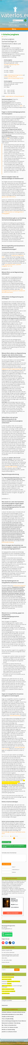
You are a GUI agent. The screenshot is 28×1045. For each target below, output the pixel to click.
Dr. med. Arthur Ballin (7, 960)
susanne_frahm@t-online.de (10, 76)
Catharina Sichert (12, 1031)
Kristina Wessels (5, 962)
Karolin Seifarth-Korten (19, 1012)
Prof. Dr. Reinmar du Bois (11, 1027)
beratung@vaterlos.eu (7, 928)
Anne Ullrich (20, 1014)
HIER (8, 138)
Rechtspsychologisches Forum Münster (16, 1021)
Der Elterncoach (6, 836)
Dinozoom (13, 1042)
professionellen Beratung (7, 542)
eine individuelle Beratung (11, 466)
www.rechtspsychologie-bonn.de (15, 78)
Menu (14, 29)
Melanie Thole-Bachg (14, 1023)
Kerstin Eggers (6, 842)
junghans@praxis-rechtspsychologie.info (14, 96)
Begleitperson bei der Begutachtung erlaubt (12, 369)
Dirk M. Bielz (10, 1016)
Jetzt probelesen (15, 907)
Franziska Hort (12, 1025)
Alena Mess (4, 958)
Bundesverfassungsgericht (19, 585)
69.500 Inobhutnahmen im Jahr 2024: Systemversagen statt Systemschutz (10, 955)
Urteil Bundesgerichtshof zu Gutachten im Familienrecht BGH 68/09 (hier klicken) (13, 291)
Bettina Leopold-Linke (7, 950)
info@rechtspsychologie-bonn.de (15, 75)
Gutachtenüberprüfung (15, 715)
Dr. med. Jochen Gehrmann (8, 952)
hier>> (21, 105)
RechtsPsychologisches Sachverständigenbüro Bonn (13, 846)
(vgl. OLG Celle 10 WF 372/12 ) (9, 196)
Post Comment (6, 864)
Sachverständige (14, 836)
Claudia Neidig (9, 1018)
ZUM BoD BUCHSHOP (12, 913)
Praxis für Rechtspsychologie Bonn (11, 64)
